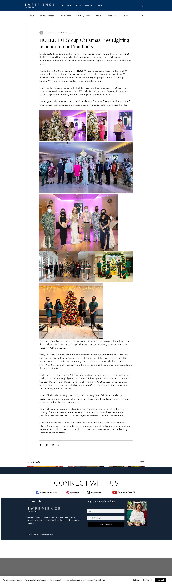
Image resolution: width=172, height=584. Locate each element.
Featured (112, 15)
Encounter (99, 15)
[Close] (168, 580)
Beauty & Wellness (46, 15)
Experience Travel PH (127, 492)
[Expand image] (62, 125)
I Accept (160, 580)
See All (142, 461)
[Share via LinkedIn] (53, 444)
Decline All (147, 580)
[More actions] (131, 32)
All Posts (30, 15)
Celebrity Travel (83, 15)
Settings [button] (136, 580)
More (123, 15)
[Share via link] (59, 444)
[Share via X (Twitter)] (47, 444)
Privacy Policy (99, 580)
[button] (78, 5)
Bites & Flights (65, 15)
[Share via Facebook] (40, 444)
